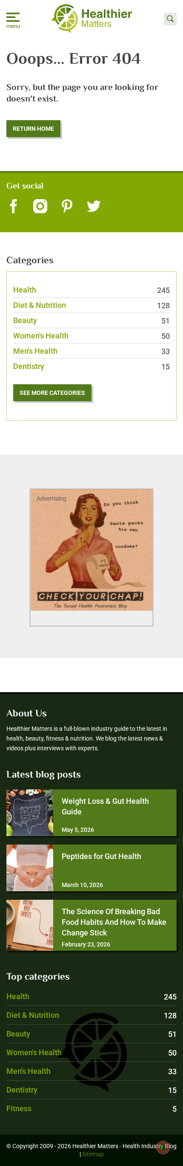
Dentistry (91, 366)
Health (91, 289)
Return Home (33, 128)
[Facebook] (13, 206)
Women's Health (91, 335)
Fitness (91, 1108)
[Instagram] (40, 206)
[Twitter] (94, 206)
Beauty (91, 320)
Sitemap (93, 1154)
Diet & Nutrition (91, 305)
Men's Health (91, 350)
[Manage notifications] (163, 1147)
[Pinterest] (67, 206)
